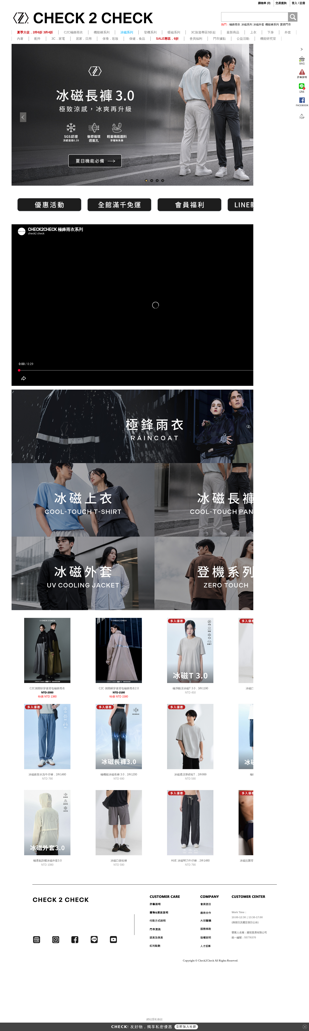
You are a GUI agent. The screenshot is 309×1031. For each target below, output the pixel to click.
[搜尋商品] (292, 17)
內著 (20, 38)
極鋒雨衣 (234, 24)
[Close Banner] (305, 1027)
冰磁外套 (258, 24)
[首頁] (83, 19)
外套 (288, 32)
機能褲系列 (272, 24)
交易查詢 (281, 3)
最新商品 (233, 32)
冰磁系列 (246, 24)
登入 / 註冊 (298, 3)
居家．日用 (84, 38)
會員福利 (196, 38)
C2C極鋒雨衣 (73, 32)
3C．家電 (58, 38)
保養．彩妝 (110, 38)
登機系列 (150, 32)
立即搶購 (189, 1026)
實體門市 (285, 24)
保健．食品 (137, 38)
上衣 (253, 32)
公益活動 (243, 38)
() (264, 3)
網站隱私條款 (154, 1019)
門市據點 (219, 38)
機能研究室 (268, 38)
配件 (37, 38)
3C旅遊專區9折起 (203, 32)
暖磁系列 (174, 32)
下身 (270, 32)
